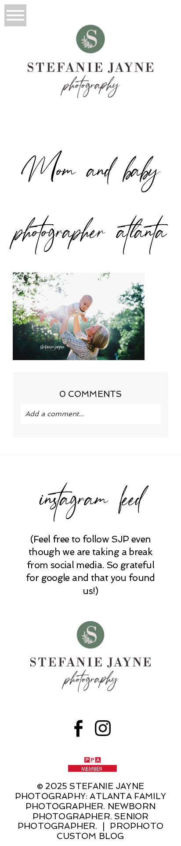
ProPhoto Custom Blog (110, 831)
